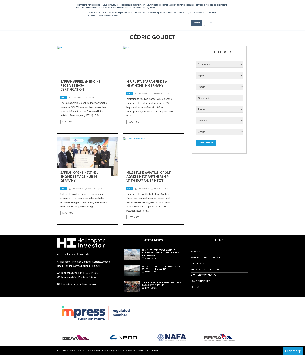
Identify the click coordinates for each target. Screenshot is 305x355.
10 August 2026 (151, 288)
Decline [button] (210, 22)
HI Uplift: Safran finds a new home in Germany (146, 83)
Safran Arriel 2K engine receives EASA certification (80, 85)
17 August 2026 (151, 272)
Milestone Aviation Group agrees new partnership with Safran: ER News (148, 176)
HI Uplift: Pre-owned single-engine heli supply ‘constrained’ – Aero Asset (161, 253)
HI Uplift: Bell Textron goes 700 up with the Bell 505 (161, 267)
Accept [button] (197, 22)
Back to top (293, 351)
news (63, 98)
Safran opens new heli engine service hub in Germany (79, 176)
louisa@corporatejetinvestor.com (78, 284)
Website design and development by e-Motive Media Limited (129, 350)
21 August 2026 (151, 258)
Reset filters (206, 142)
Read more (67, 122)
